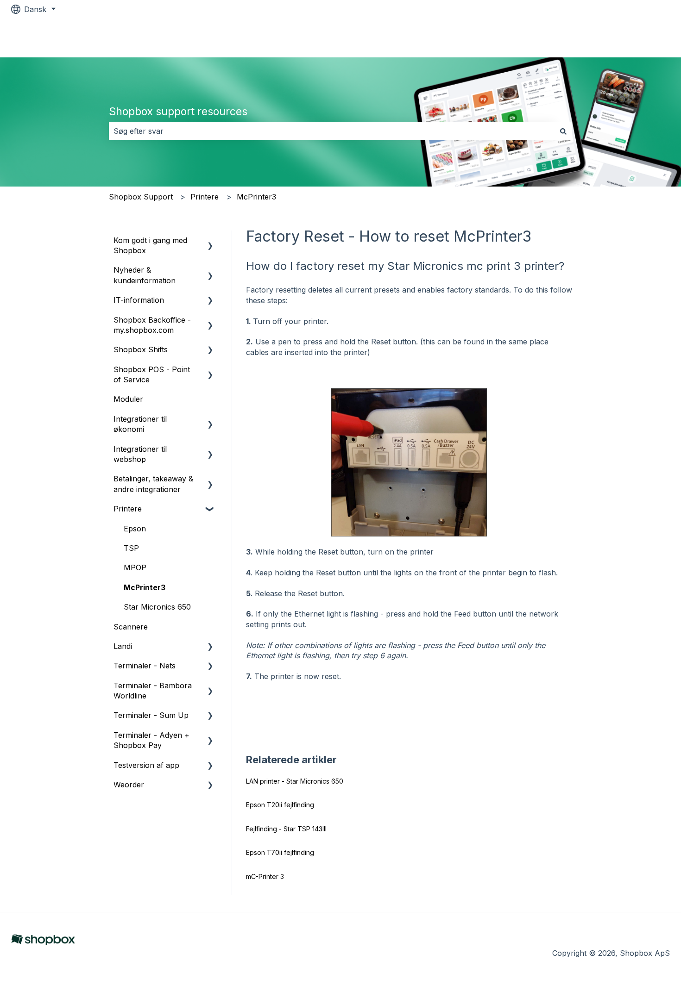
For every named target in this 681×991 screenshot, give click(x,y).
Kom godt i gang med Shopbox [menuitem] (150, 245)
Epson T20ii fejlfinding (280, 805)
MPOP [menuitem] (135, 567)
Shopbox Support (141, 196)
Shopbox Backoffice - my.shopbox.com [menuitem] (152, 325)
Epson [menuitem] (135, 528)
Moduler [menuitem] (128, 399)
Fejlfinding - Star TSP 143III (286, 829)
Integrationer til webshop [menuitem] (140, 454)
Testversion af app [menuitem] (146, 765)
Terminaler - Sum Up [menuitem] (151, 715)
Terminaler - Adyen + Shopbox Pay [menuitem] (151, 740)
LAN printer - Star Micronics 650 (294, 781)
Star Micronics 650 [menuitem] (157, 606)
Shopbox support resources (178, 111)
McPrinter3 (256, 196)
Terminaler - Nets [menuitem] (145, 665)
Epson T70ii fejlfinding (280, 852)
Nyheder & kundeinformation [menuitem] (145, 275)
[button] (210, 240)
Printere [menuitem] (128, 508)
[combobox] (332, 131)
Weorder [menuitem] (129, 784)
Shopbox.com (636, 38)
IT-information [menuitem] (139, 300)
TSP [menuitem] (131, 548)
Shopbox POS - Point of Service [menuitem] (152, 374)
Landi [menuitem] (123, 646)
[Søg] (563, 131)
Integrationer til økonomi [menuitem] (140, 424)
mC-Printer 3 (265, 876)
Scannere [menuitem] (131, 626)
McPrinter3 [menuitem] (144, 587)
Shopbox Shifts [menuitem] (141, 349)
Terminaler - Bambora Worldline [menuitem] (153, 690)
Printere (204, 196)
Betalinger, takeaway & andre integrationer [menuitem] (153, 483)
